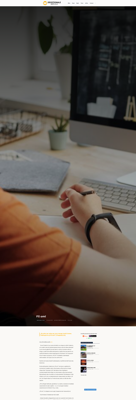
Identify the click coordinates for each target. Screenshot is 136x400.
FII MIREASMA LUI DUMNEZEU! (91, 346)
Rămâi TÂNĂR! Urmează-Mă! (60, 320)
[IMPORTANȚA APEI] (83, 369)
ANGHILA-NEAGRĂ (91, 353)
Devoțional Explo (90, 354)
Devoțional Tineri (90, 361)
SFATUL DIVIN (90, 360)
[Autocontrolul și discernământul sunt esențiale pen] (90, 382)
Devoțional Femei (90, 348)
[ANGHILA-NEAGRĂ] (83, 355)
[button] (95, 3)
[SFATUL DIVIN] (83, 362)
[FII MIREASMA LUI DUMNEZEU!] (83, 348)
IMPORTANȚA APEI (91, 367)
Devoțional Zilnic (41, 320)
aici (51, 342)
